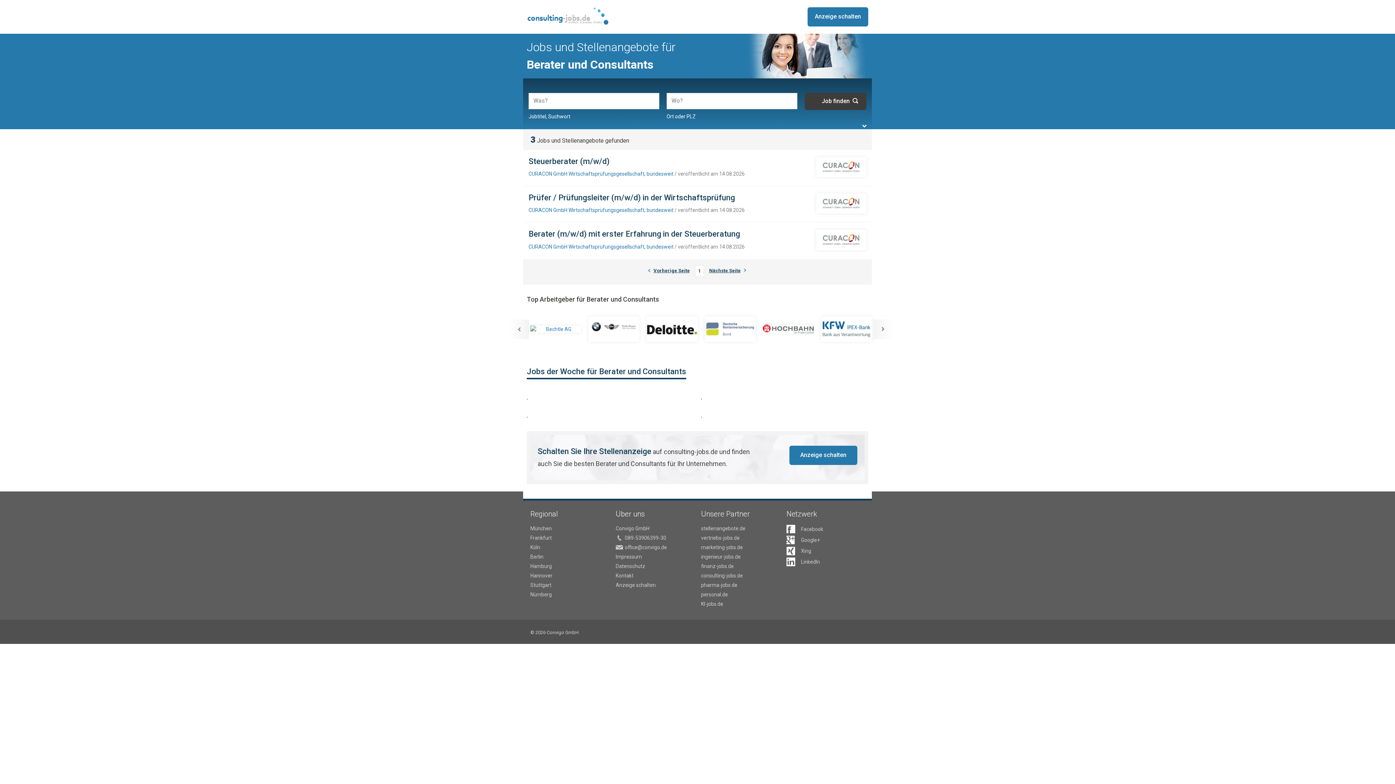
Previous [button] (519, 329)
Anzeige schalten (838, 16)
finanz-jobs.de (717, 566)
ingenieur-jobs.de (721, 557)
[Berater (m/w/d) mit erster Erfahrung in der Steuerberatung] (841, 240)
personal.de (714, 594)
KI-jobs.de (712, 604)
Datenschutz (630, 566)
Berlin (536, 557)
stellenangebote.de (723, 528)
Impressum (629, 557)
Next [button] (883, 329)
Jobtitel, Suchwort (549, 116)
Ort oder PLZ (681, 116)
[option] (556, 329)
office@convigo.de (646, 547)
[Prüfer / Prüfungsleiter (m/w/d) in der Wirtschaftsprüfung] (841, 203)
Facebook (812, 529)
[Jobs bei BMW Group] (614, 329)
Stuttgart (540, 585)
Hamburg (541, 566)
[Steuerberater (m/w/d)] (841, 167)
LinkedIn (810, 562)
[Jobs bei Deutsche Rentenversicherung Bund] (730, 329)
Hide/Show (864, 126)
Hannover (541, 576)
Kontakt (625, 576)
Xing (806, 551)
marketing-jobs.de (722, 547)
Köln (535, 547)
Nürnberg (541, 594)
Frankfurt (541, 538)
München (541, 528)
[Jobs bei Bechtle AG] (556, 329)
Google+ (810, 540)
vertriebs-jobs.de (720, 538)
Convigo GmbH (633, 528)
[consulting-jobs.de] (567, 16)
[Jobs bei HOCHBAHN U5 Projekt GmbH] (788, 329)
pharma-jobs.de (719, 585)
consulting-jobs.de (722, 576)
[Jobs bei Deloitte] (672, 329)
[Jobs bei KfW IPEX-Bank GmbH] (846, 329)
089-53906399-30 (645, 538)
